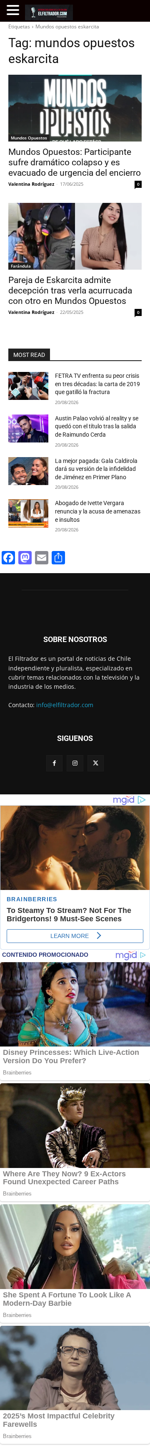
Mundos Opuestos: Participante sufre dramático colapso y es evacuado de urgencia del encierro (74, 162)
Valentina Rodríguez (31, 184)
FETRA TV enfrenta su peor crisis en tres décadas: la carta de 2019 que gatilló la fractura (97, 383)
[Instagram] (75, 763)
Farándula (21, 266)
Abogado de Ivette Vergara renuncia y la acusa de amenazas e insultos (97, 511)
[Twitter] (96, 763)
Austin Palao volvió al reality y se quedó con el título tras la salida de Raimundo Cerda (96, 426)
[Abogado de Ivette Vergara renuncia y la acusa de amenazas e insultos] (28, 513)
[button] (14, 10)
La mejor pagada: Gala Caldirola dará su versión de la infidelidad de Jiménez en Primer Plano (96, 469)
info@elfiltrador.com (64, 705)
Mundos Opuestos (29, 138)
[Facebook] (54, 763)
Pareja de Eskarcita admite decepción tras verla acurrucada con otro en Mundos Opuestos (70, 290)
